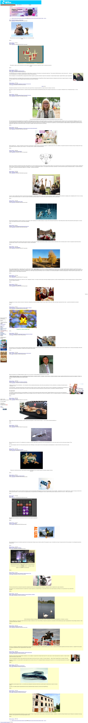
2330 (29, 18)
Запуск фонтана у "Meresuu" (16, 547)
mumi (12, 71)
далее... (1, 406)
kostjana (13, 524)
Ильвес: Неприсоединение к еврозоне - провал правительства (22, 652)
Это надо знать (11, 128)
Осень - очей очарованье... (16, 247)
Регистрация (2, 325)
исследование (14, 523)
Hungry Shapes (14, 276)
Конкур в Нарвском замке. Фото (17, 626)
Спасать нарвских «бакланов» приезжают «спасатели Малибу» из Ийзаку (23, 594)
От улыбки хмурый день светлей (18, 449)
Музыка (10, 285)
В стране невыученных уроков (18, 201)
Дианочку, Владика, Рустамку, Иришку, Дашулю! (23, 307)
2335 (37, 18)
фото (43, 86)
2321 (14, 18)
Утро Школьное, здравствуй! (16, 285)
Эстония (10, 83)
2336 (39, 18)
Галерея (10, 247)
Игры (10, 43)
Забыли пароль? (2, 324)
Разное (10, 172)
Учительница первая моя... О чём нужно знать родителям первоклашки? (25, 128)
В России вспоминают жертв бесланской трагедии (21, 226)
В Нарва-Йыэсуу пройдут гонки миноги (18, 665)
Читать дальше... (11, 42)
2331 (31, 18)
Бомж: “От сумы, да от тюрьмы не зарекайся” (20, 381)
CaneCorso (13, 20)
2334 (36, 18)
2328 (25, 18)
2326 (22, 18)
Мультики (10, 201)
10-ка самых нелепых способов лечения (18, 475)
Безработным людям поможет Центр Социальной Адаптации (21, 95)
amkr (12, 548)
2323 (17, 18)
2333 (34, 18)
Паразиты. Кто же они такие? (17, 151)
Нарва (10, 95)
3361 (45, 18)
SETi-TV (10, 523)
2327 (24, 18)
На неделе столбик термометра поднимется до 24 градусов (21, 83)
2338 (42, 18)
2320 (12, 18)
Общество (10, 226)
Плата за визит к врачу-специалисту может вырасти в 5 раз (21, 573)
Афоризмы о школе (15, 172)
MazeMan (13, 43)
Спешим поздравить (12, 307)
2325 (20, 18)
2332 (32, 18)
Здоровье (10, 151)
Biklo (12, 496)
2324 (19, 18)
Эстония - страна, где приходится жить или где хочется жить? (21, 353)
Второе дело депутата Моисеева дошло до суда (19, 691)
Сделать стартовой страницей (5, 722)
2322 (15, 18)
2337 (41, 18)
